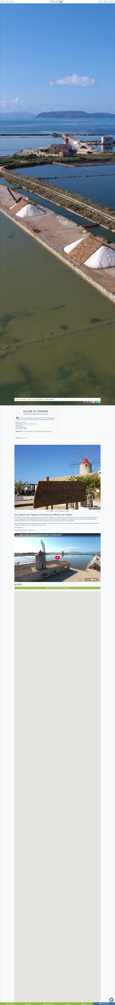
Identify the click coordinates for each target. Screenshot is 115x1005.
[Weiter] (88, 478)
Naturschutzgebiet (38, 399)
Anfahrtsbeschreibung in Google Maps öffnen (57, 588)
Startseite (17, 399)
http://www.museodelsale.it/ (28, 424)
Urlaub (29, 399)
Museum (49, 431)
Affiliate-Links (24, 438)
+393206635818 (23, 422)
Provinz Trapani (28, 431)
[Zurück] (27, 478)
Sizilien (24, 399)
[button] (84, 402)
